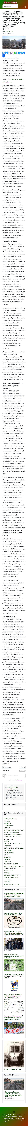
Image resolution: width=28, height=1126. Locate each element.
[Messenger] (17, 53)
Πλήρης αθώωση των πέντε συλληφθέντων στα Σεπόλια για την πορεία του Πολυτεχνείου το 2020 (14, 934)
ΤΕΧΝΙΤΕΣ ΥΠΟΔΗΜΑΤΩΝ (11, 877)
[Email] (9, 53)
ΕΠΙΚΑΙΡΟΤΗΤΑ (8, 31)
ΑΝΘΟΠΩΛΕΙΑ (7, 861)
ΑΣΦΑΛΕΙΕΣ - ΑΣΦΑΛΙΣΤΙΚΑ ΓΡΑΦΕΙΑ (14, 830)
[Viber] (12, 53)
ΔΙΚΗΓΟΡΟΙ (7, 828)
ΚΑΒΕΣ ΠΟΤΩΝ (8, 850)
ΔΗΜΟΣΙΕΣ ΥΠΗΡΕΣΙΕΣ (10, 819)
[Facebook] (3, 53)
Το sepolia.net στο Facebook (12, 1069)
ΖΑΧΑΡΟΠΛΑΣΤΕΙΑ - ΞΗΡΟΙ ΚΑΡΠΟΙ (13, 848)
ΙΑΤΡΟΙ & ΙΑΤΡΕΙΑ (8, 825)
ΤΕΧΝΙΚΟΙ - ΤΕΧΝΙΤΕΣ (10, 868)
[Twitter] (6, 53)
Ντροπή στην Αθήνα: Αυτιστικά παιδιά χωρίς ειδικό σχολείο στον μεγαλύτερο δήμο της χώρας (13, 1018)
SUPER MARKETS (9, 852)
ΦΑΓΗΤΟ (6, 841)
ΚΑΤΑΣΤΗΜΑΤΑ (8, 839)
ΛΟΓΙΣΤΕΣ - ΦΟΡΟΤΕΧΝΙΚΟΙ (11, 832)
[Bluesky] (23, 53)
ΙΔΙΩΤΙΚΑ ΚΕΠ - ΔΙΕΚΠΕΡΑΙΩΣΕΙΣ (13, 834)
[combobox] (10, 6)
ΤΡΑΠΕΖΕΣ (7, 821)
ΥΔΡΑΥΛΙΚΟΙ (7, 873)
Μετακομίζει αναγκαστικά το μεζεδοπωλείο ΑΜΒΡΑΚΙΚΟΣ (13, 913)
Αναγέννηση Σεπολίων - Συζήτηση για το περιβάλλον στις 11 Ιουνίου (14, 956)
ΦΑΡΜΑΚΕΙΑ (7, 823)
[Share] (3, 55)
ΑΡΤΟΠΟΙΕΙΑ (7, 846)
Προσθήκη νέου (22, 770)
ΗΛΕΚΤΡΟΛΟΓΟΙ (8, 870)
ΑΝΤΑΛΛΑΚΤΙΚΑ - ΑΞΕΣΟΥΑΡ (12, 884)
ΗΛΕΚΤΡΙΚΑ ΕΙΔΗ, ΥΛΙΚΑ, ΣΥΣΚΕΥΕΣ (14, 866)
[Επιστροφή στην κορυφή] (25, 1123)
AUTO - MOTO (8, 880)
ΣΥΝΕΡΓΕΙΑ (7, 882)
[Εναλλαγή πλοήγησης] (24, 7)
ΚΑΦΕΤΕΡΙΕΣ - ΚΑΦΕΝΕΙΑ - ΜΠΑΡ (13, 843)
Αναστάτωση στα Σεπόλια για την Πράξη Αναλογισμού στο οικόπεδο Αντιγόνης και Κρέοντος (13, 997)
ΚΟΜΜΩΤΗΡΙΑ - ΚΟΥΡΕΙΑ (11, 864)
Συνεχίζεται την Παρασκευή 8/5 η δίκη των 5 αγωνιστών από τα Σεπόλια (13, 976)
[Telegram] (20, 53)
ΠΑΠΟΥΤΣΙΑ (7, 857)
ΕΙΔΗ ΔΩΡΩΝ (7, 859)
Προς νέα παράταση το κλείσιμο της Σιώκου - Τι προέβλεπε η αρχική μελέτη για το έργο (13, 894)
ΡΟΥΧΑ (6, 855)
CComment (19, 780)
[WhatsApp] (15, 53)
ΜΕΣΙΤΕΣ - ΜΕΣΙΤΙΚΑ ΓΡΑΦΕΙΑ (12, 837)
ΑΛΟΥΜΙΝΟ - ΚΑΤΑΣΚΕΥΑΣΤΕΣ (12, 875)
